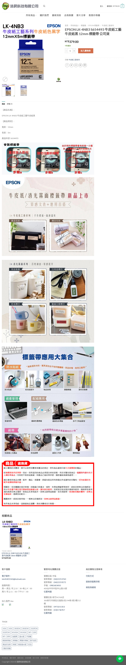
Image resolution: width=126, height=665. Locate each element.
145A (4, 628)
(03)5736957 (59, 610)
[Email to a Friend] (76, 65)
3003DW (25, 628)
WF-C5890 (6, 636)
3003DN (17, 628)
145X (10, 628)
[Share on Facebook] (67, 65)
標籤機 (83, 25)
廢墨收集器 (7, 640)
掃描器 (15, 640)
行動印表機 (7, 648)
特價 (14, 644)
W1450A (15, 632)
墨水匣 (21, 636)
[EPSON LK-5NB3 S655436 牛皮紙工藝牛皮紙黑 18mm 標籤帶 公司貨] (16, 534)
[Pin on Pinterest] (80, 65)
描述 (3, 104)
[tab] (3, 103)
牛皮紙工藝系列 (108, 25)
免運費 (14, 636)
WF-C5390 (32, 632)
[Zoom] (5, 79)
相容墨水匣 (22, 644)
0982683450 (55, 585)
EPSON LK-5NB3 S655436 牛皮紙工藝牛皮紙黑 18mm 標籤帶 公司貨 (16, 554)
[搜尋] (44, 6)
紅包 (30, 644)
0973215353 (59, 606)
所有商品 (30, 15)
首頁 (66, 25)
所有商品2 (75, 25)
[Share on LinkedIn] (85, 65)
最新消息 (56, 15)
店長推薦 (68, 15)
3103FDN (34, 628)
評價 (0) (9, 104)
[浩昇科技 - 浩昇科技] (20, 6)
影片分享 (81, 15)
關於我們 (44, 15)
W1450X (23, 632)
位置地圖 (48, 591)
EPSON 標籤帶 (93, 25)
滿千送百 (33, 640)
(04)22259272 (60, 582)
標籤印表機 (24, 640)
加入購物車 (86, 50)
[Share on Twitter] (72, 65)
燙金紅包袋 (7, 644)
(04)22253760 (60, 579)
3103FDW (6, 632)
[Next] (57, 53)
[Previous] (6, 53)
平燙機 (28, 636)
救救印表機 (94, 15)
